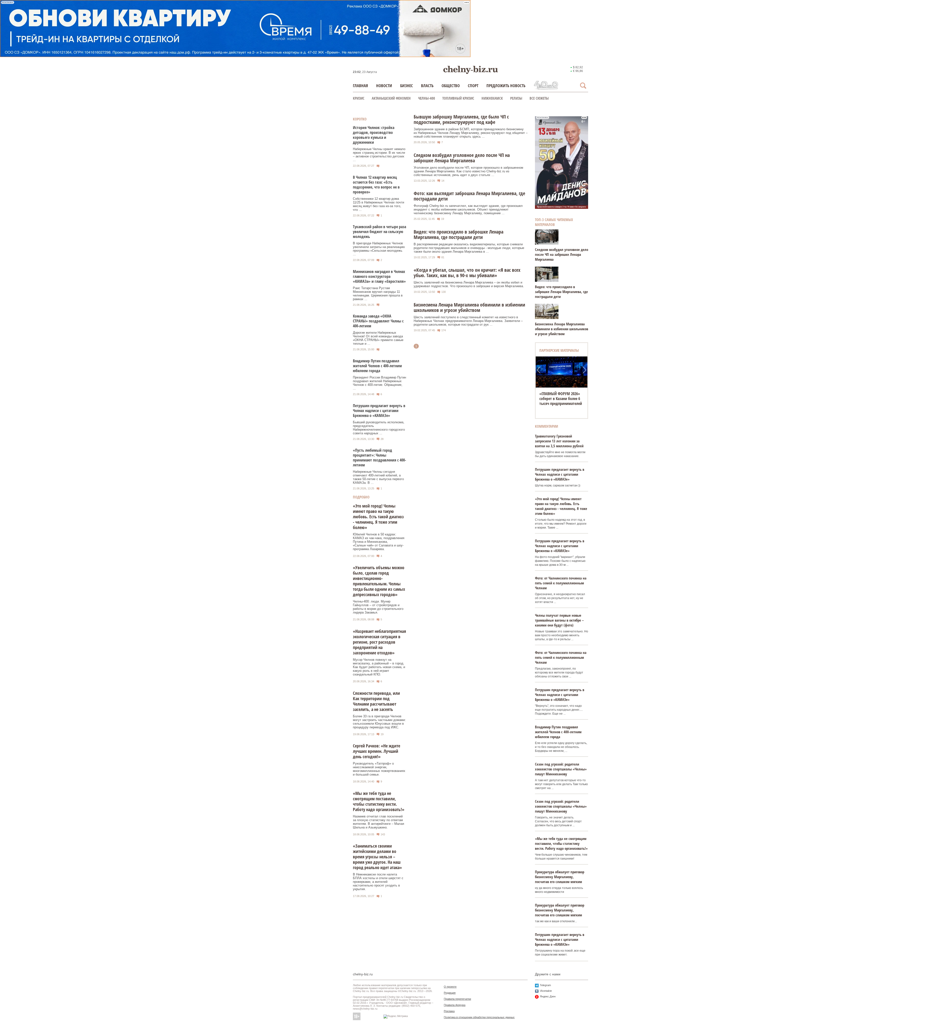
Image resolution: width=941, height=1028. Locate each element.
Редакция (450, 992)
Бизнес (406, 85)
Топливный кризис (458, 98)
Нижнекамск (492, 98)
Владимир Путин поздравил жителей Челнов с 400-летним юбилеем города (377, 365)
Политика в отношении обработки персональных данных (479, 1017)
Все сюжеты (539, 98)
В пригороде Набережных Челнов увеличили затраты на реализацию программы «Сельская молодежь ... (379, 248)
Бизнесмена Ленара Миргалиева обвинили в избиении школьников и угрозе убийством (561, 328)
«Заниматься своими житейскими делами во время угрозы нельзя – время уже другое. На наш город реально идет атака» (377, 856)
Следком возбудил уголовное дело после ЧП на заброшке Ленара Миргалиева (561, 254)
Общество (451, 85)
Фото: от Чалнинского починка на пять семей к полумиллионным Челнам (560, 583)
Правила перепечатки (457, 998)
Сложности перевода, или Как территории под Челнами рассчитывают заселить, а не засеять (376, 701)
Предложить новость (505, 85)
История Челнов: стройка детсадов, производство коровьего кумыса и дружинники (373, 135)
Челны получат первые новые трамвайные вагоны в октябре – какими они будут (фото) (559, 620)
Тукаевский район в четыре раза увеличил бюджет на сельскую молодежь (379, 231)
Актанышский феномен (391, 98)
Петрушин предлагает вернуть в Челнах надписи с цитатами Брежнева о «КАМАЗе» (379, 410)
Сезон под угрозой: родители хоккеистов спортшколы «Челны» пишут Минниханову (561, 769)
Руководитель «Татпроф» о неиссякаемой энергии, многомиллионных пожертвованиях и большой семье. (379, 769)
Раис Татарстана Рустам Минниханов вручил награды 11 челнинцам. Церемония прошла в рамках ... (378, 293)
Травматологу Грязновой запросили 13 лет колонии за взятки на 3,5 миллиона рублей (559, 441)
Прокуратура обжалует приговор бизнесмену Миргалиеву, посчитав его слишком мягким (559, 876)
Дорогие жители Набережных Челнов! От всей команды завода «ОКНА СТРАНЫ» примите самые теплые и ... (378, 338)
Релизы (516, 98)
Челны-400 (426, 98)
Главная (360, 85)
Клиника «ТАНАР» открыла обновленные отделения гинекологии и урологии (561, 398)
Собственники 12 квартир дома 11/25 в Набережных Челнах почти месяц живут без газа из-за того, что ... (378, 204)
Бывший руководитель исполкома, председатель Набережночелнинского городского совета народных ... (379, 427)
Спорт (473, 85)
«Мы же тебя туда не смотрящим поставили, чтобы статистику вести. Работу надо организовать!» (378, 801)
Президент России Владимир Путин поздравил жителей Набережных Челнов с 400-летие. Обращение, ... (379, 383)
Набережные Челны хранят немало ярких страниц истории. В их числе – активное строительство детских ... (379, 154)
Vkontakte (546, 990)
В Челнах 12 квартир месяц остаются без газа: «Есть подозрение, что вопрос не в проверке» (376, 185)
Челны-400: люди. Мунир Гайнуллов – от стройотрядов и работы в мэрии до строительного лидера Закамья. (378, 607)
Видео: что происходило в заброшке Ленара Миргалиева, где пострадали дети (561, 291)
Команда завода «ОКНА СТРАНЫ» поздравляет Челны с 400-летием (378, 321)
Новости (384, 85)
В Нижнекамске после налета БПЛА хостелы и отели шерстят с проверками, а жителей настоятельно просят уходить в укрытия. (378, 882)
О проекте (450, 986)
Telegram (545, 985)
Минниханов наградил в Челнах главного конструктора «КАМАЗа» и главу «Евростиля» (379, 276)
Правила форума (454, 1005)
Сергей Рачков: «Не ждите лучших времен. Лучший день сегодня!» (376, 751)
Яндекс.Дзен (548, 996)
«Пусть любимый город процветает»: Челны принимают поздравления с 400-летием (379, 458)
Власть (427, 85)
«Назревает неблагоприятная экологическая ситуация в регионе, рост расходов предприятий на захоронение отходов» (379, 642)
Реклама (449, 1011)
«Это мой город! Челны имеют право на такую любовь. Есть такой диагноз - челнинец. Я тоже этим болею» (378, 516)
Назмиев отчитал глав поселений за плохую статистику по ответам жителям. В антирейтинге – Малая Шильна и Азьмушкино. (378, 822)
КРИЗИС (358, 98)
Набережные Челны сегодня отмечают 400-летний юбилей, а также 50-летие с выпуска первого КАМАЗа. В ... (378, 477)
